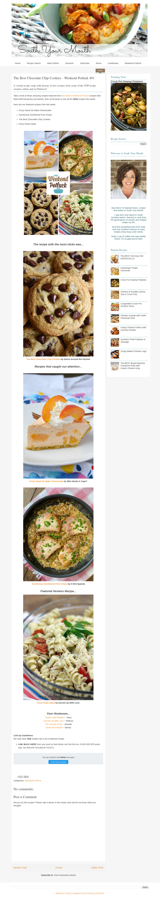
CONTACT (99, 893)
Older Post (97, 867)
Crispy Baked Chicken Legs (133, 351)
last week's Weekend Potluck (75, 96)
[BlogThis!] (21, 777)
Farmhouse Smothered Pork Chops (49, 584)
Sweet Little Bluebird (54, 717)
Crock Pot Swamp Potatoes (127, 81)
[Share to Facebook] (25, 777)
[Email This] (19, 777)
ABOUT (78, 893)
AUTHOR (88, 893)
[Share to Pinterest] (27, 777)
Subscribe (84, 63)
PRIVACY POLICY (64, 893)
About (98, 63)
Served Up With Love (53, 721)
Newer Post (20, 867)
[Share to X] (23, 777)
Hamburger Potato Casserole (129, 269)
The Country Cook (53, 724)
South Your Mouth (54, 727)
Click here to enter (58, 762)
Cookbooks (113, 63)
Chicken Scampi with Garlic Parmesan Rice (133, 316)
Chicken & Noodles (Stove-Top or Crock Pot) (133, 293)
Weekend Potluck (133, 63)
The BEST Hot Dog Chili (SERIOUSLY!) (132, 257)
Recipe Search (34, 63)
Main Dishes (53, 63)
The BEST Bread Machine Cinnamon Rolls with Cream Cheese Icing (133, 365)
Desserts (69, 63)
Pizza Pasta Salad (46, 703)
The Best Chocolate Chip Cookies (43, 359)
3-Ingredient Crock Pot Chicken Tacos (131, 305)
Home (17, 63)
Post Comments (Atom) (65, 875)
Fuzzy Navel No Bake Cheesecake (46, 481)
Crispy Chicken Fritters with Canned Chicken (133, 328)
